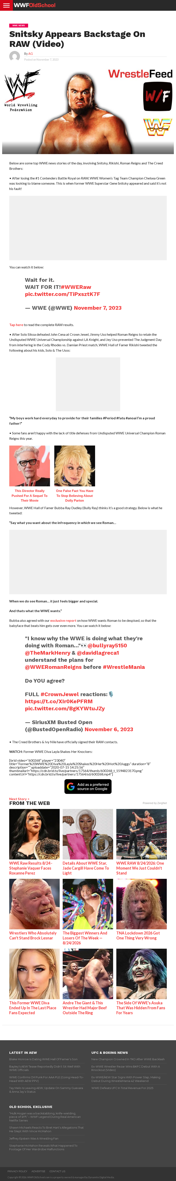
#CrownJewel (60, 694)
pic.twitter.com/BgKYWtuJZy (65, 708)
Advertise (38, 1171)
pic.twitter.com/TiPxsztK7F (62, 294)
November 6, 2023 (109, 729)
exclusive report (63, 620)
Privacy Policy (17, 1171)
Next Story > (19, 799)
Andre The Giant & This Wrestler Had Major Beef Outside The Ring (85, 1007)
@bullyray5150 (107, 645)
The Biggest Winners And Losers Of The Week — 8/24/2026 (85, 938)
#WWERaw (76, 287)
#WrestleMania (124, 667)
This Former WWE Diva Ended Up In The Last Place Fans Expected (32, 1007)
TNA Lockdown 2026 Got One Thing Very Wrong (138, 935)
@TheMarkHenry (47, 652)
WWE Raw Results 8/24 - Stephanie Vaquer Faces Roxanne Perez (30, 868)
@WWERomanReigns (53, 667)
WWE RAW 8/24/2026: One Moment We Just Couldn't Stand (140, 868)
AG (30, 53)
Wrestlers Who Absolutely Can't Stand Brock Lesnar (33, 935)
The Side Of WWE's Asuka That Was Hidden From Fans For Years (140, 1007)
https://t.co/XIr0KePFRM (59, 701)
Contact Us (57, 1171)
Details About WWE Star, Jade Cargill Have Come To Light (86, 868)
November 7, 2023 (98, 308)
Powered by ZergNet (155, 803)
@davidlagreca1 (98, 652)
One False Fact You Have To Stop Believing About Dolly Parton (74, 495)
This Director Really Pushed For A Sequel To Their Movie (29, 495)
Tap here (16, 325)
